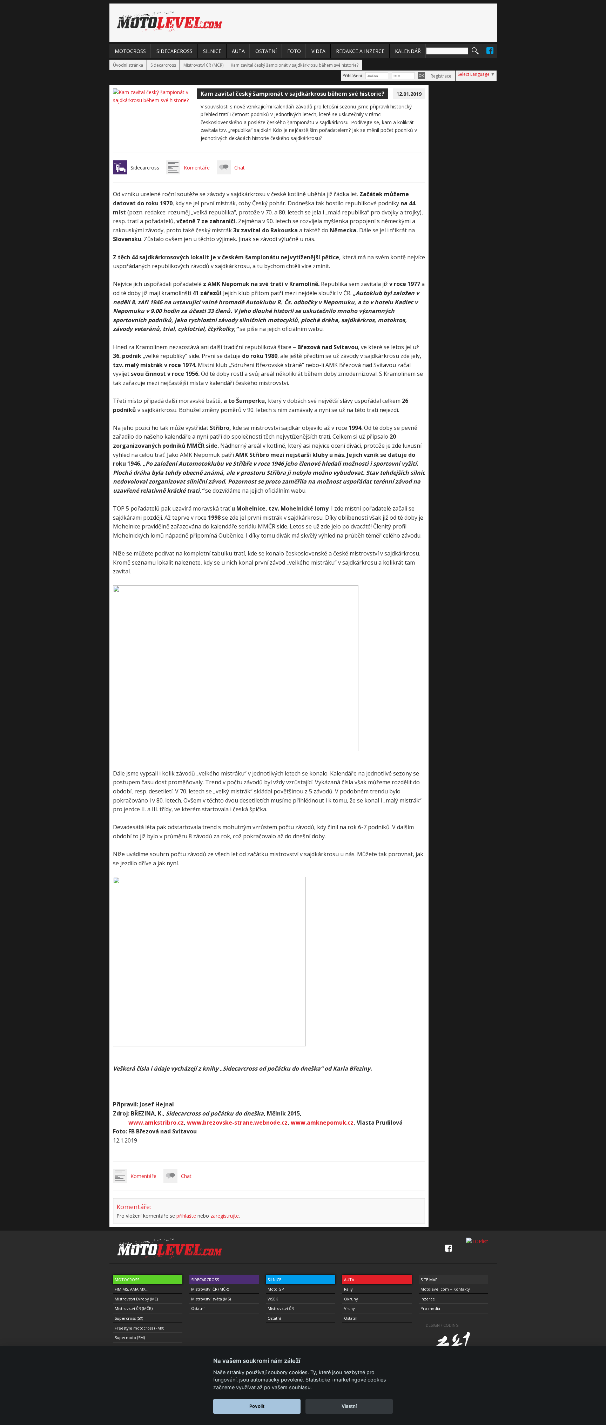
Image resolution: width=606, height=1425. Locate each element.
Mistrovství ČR (281, 1308)
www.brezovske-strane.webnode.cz (237, 1122)
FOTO (294, 51)
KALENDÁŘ (408, 51)
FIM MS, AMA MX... (131, 1289)
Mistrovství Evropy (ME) (136, 1298)
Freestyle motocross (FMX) (139, 1328)
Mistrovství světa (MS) (211, 1298)
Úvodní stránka (128, 65)
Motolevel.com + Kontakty (445, 1289)
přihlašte (186, 1215)
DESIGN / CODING (442, 1325)
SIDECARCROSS (174, 51)
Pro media (430, 1308)
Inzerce (427, 1298)
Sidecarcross (163, 65)
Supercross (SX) (129, 1318)
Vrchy (349, 1308)
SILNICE (212, 51)
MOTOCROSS (130, 51)
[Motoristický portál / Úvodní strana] (169, 22)
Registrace (441, 76)
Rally (348, 1289)
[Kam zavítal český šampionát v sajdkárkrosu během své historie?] (155, 100)
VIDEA (318, 51)
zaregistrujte (224, 1215)
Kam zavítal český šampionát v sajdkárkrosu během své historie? (294, 65)
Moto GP (276, 1289)
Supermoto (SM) (130, 1337)
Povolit (256, 1406)
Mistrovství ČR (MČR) (203, 65)
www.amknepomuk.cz (322, 1122)
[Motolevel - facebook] (489, 50)
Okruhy (351, 1298)
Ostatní (197, 1308)
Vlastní (349, 1406)
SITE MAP (429, 1279)
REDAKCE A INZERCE (360, 51)
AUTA (238, 51)
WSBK (273, 1298)
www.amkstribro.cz (156, 1122)
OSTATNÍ (266, 51)
